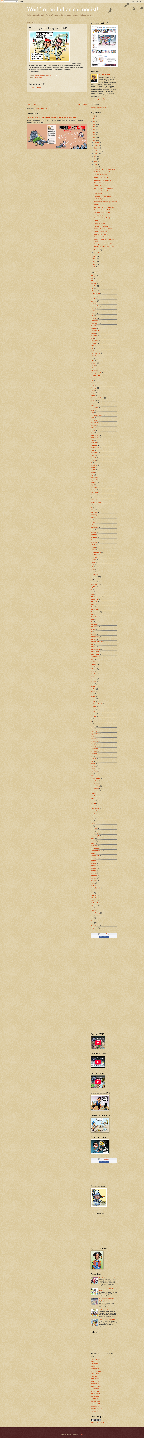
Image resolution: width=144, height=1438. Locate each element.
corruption (93, 403)
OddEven (93, 689)
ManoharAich (94, 609)
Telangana (93, 870)
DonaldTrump (94, 452)
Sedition (93, 806)
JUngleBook (94, 542)
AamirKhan (94, 286)
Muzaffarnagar (95, 654)
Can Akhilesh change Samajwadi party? (105, 218)
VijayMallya (94, 905)
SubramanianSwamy (96, 850)
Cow (92, 405)
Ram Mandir (94, 751)
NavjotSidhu (94, 664)
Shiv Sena (93, 813)
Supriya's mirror (95, 1411)
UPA (92, 893)
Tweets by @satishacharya (98, 107)
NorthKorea (94, 679)
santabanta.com (95, 791)
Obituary (93, 686)
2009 (94, 261)
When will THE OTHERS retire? (103, 228)
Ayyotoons (94, 335)
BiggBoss (93, 355)
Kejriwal (93, 569)
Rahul (92, 736)
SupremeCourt (95, 855)
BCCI (92, 345)
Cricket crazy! (95, 1363)
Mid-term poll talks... (99, 215)
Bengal (93, 350)
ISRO (92, 529)
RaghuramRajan (95, 734)
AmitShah (93, 313)
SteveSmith (94, 845)
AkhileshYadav (95, 306)
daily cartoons (95, 422)
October (96, 148)
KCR (92, 567)
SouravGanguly (95, 836)
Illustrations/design (96, 502)
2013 (94, 137)
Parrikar (93, 709)
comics (93, 395)
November (97, 145)
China (92, 385)
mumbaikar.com (95, 649)
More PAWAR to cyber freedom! (108, 1278)
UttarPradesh (94, 903)
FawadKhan (94, 465)
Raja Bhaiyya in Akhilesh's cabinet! (104, 207)
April (95, 164)
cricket (92, 410)
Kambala (93, 547)
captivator (93, 1366)
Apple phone (94, 320)
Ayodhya (93, 333)
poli (92, 724)
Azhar (92, 338)
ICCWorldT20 (94, 500)
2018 (94, 124)
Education (93, 457)
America (93, 310)
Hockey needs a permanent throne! (104, 246)
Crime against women (97, 415)
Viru (92, 915)
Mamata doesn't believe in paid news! (104, 169)
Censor (93, 383)
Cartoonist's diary (95, 375)
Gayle (92, 475)
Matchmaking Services (97, 1422)
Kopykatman (94, 577)
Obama (93, 684)
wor (92, 920)
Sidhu (92, 818)
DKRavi (93, 450)
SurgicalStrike (95, 858)
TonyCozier (94, 878)
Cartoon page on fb (96, 373)
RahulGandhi (94, 741)
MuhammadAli (95, 636)
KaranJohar (94, 557)
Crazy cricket (94, 407)
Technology (94, 868)
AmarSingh (94, 308)
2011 (94, 256)
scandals (93, 801)
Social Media (94, 828)
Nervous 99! (97, 183)
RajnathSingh (94, 746)
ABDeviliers (94, 291)
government (94, 482)
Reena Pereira (95, 1373)
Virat (92, 908)
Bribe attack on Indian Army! (102, 177)
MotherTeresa (94, 626)
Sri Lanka (93, 841)
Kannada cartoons (96, 552)
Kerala (92, 572)
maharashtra (94, 599)
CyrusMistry (94, 420)
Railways (93, 743)
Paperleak (93, 706)
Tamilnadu (93, 860)
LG (91, 589)
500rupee (93, 283)
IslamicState (94, 527)
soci (92, 826)
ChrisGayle (94, 388)
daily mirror (94, 425)
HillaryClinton (94, 492)
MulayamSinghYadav (97, 641)
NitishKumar (94, 674)
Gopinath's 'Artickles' (96, 1408)
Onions (93, 691)
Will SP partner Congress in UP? (103, 244)
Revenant (93, 766)
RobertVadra (94, 771)
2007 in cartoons (95, 281)
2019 (94, 121)
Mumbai (93, 646)
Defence (93, 430)
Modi (92, 622)
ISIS (92, 524)
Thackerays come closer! (101, 226)
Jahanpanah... (95, 1406)
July (95, 156)
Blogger (81, 1434)
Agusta (93, 298)
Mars (92, 614)
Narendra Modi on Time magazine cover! (105, 201)
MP (92, 631)
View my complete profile (98, 99)
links (92, 592)
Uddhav (93, 883)
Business (93, 365)
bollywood (93, 363)
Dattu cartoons (95, 1368)
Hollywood (93, 495)
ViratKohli (93, 910)
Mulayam (93, 639)
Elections (93, 460)
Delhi (92, 432)
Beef (92, 348)
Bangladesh (94, 343)
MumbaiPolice (95, 651)
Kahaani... (97, 220)
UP (91, 890)
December (97, 142)
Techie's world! (95, 1381)
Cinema (93, 390)
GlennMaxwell (95, 477)
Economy (93, 455)
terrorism (93, 873)
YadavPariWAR (95, 925)
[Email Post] (56, 75)
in (91, 505)
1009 (92, 278)
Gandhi (93, 467)
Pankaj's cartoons (96, 1371)
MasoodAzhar (94, 617)
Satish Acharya (105, 74)
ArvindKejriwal (95, 330)
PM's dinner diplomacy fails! (102, 212)
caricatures (94, 370)
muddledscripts (95, 1383)
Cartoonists (94, 378)
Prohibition (94, 731)
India (92, 510)
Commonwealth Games (97, 398)
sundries (93, 853)
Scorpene (93, 803)
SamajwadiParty (95, 786)
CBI (92, 380)
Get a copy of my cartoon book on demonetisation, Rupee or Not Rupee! (51, 117)
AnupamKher (94, 318)
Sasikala (93, 793)
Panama (93, 701)
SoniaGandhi (94, 833)
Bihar (92, 358)
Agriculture (94, 296)
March (96, 167)
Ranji (92, 756)
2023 (94, 119)
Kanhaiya (93, 549)
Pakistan (93, 699)
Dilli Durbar (94, 445)
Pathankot (93, 714)
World (92, 923)
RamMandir (94, 753)
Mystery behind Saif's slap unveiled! (104, 237)
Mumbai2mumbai (95, 1401)
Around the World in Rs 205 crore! (103, 180)
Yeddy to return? (98, 193)
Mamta (93, 607)
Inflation (93, 517)
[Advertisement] (57, 97)
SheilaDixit (94, 811)
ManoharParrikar (95, 612)
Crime (92, 412)
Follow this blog (103, 936)
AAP (92, 288)
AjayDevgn (94, 301)
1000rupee (93, 276)
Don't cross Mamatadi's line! (102, 210)
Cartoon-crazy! (95, 1398)
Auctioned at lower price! (101, 191)
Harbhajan (93, 490)
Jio (91, 539)
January (96, 252)
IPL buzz (93, 522)
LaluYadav (93, 582)
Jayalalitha (94, 534)
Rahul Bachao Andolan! (100, 231)
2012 (94, 140)
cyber (92, 417)
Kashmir (93, 562)
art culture (93, 325)
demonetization (95, 437)
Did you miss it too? (99, 204)
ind (91, 507)
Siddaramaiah (94, 816)
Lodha (92, 594)
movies (93, 629)
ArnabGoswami (95, 323)
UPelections (94, 895)
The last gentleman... (100, 223)
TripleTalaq (94, 880)
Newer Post (31, 104)
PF (91, 719)
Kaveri (92, 564)
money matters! (95, 1378)
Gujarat (93, 485)
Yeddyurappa (94, 928)
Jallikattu (93, 532)
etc (91, 462)
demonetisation (95, 435)
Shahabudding (95, 808)
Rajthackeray (94, 748)
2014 (94, 135)
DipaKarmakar (95, 447)
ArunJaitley (94, 328)
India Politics (94, 512)
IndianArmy (94, 514)
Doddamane (94, 1376)
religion (93, 763)
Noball (92, 676)
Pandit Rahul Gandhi (96, 704)
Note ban (93, 681)
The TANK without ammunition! (102, 172)
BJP (92, 360)
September (97, 151)
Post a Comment (36, 87)
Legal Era (93, 587)
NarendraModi (94, 656)
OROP (92, 694)
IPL (92, 519)
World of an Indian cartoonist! (62, 9)
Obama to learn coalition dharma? (103, 188)
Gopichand (94, 480)
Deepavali (93, 427)
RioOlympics (94, 768)
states (40, 77)
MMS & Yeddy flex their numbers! (103, 199)
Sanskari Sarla (95, 788)
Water (92, 918)
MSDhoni (93, 634)
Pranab (93, 729)
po (91, 721)
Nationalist (94, 661)
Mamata (93, 604)
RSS (92, 773)
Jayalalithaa (94, 537)
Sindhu (93, 823)
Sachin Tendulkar (95, 778)
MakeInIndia (94, 602)
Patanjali (93, 711)
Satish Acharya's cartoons (95, 1360)
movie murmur (95, 1391)
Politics (36, 77)
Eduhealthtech (95, 1388)
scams (92, 798)
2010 (94, 259)
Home (57, 104)
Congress (93, 400)
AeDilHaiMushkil (95, 293)
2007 (94, 267)
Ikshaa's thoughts (96, 1386)
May (95, 161)
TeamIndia (93, 865)
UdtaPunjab (94, 885)
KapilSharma (94, 554)
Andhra (93, 315)
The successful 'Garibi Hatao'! (102, 196)
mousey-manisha (95, 1393)
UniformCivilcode (95, 888)
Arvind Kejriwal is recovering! (107, 1319)
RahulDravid (94, 738)
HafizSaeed (94, 487)
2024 (94, 116)
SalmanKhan (94, 783)
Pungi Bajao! (97, 185)
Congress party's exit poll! (101, 234)
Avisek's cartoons (96, 1403)
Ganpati (93, 472)
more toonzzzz (95, 1396)
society (93, 831)
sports (92, 838)
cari (92, 368)
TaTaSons (93, 863)
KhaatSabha (94, 574)
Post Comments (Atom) (41, 108)
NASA (92, 659)
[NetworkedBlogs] (103, 934)
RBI (92, 761)
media (92, 619)
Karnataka (93, 559)
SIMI (92, 821)
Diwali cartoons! (103, 1310)
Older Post (82, 104)
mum (92, 644)
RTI (92, 776)
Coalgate (93, 393)
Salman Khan (94, 781)
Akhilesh (93, 303)
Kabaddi (93, 544)
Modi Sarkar (94, 624)
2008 (94, 264)
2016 (94, 129)
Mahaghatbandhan (96, 597)
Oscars (93, 696)
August (96, 153)
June (95, 159)
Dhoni (92, 440)
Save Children (95, 796)
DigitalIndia (94, 442)
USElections (94, 898)
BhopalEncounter (95, 353)
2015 (94, 132)
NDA (92, 666)
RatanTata (93, 758)
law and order (94, 584)
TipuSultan (94, 875)
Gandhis (93, 470)
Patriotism (93, 716)
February (97, 250)
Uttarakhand (94, 900)
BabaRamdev (94, 340)
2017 (94, 127)
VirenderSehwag (95, 913)
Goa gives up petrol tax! (100, 174)
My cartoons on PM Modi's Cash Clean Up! (106, 1299)
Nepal (92, 671)
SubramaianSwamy (96, 848)
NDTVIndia (94, 669)
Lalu (92, 579)
